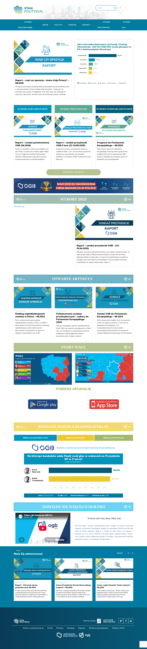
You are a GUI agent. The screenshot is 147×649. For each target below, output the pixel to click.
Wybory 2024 (126, 25)
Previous (16, 368)
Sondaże (72, 25)
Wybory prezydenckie (103, 25)
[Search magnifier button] (114, 7)
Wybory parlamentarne (25, 25)
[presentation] (128, 553)
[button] (117, 553)
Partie (45, 25)
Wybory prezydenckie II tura (35, 438)
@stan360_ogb (19, 206)
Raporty (86, 25)
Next (69, 368)
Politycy (58, 25)
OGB (65, 495)
